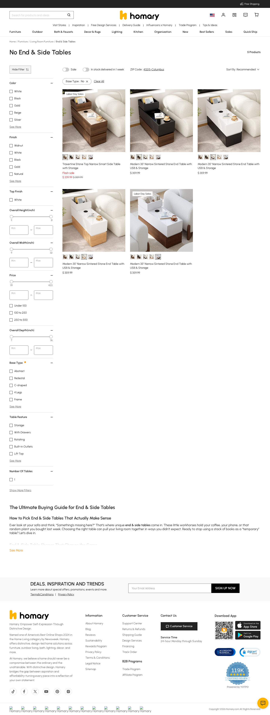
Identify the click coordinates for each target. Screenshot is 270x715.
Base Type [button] (16, 362)
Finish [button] (13, 137)
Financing (128, 646)
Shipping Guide (132, 635)
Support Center (132, 623)
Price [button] (12, 275)
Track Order (129, 652)
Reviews (90, 635)
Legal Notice (92, 663)
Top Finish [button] (15, 191)
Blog (88, 629)
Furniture (23, 41)
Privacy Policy (66, 594)
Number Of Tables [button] (20, 471)
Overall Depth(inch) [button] (21, 330)
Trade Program (131, 669)
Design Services (132, 640)
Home (12, 41)
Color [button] (12, 83)
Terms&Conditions (42, 594)
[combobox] (248, 70)
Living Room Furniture (42, 41)
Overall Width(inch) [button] (21, 242)
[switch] (65, 70)
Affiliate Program (132, 675)
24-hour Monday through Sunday (181, 641)
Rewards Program (96, 646)
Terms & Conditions (97, 657)
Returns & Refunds (133, 629)
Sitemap (90, 669)
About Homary (94, 623)
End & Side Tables (65, 41)
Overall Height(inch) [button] (22, 210)
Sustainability (93, 640)
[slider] (11, 216)
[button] (250, 652)
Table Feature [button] (18, 417)
